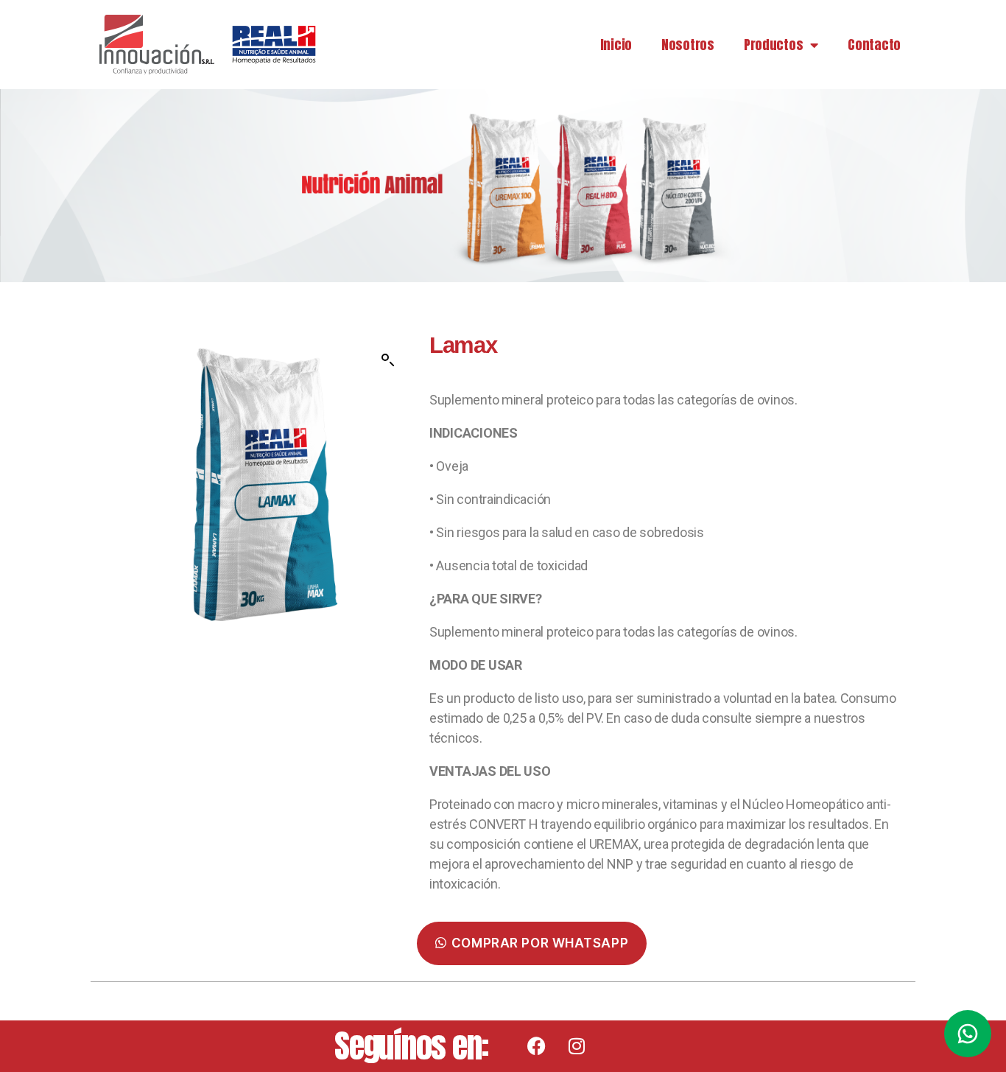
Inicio (616, 45)
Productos (773, 45)
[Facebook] (536, 1046)
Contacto (874, 45)
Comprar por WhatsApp (539, 943)
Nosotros (687, 45)
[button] (388, 360)
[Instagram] (576, 1046)
